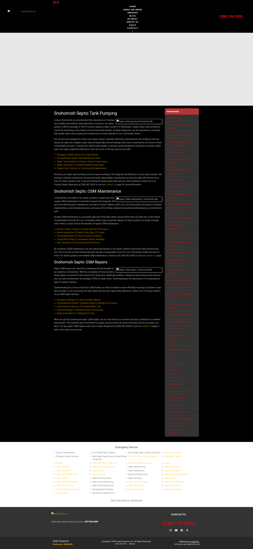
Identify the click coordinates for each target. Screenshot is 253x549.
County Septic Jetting (177, 211)
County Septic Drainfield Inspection (178, 196)
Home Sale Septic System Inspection (143, 456)
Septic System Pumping (178, 391)
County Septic (173, 180)
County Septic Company (178, 187)
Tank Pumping (173, 433)
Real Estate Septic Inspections (181, 349)
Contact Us (111, 184)
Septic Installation (175, 363)
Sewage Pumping (135, 489)
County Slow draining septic (180, 315)
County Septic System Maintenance (177, 261)
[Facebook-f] (187, 530)
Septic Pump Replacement (67, 474)
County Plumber (174, 152)
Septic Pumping (174, 118)
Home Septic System (177, 335)
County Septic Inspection (179, 204)
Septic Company (63, 467)
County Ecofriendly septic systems (179, 127)
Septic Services (174, 377)
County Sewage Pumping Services (179, 306)
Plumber (171, 342)
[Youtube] (176, 530)
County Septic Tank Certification (176, 272)
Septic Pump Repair (172, 471)
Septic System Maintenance (67, 482)
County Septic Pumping (178, 235)
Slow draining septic (176, 426)
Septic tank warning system (180, 419)
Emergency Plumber (176, 328)
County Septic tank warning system (180, 296)
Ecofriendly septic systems (180, 322)
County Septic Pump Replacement (176, 227)
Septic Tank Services (177, 412)
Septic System (174, 384)
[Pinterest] (182, 530)
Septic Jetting (173, 370)
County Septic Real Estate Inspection (179, 244)
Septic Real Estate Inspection (176, 474)
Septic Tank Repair (176, 405)
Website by (189, 542)
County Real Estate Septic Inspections (179, 161)
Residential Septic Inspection (140, 463)
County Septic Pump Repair (180, 218)
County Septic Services (178, 253)
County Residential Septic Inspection (179, 171)
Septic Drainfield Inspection (103, 467)
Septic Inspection (171, 467)
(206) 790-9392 (231, 16)
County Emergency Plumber (180, 135)
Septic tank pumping (177, 398)
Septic (170, 356)
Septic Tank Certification (174, 482)
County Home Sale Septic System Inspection (179, 144)
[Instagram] (170, 530)
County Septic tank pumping (180, 280)
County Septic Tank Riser (178, 287)
